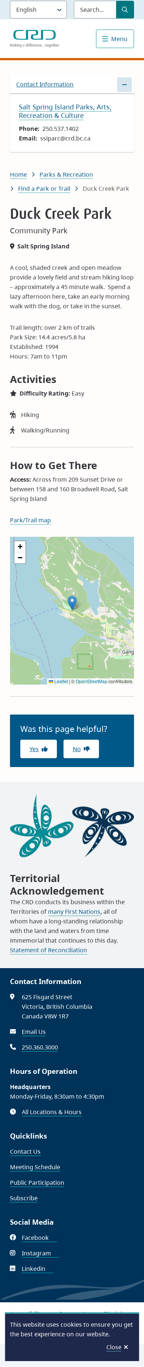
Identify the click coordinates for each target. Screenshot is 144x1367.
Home (18, 174)
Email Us (34, 1032)
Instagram (40, 1253)
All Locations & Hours (52, 1112)
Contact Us (25, 1151)
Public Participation (37, 1182)
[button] (72, 603)
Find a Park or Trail (44, 188)
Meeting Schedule (35, 1167)
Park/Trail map (30, 520)
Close (113, 1347)
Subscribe (24, 1198)
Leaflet (60, 681)
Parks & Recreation (66, 174)
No (77, 749)
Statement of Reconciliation (48, 950)
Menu (119, 39)
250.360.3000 (40, 1047)
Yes (34, 749)
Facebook (39, 1238)
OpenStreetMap (91, 681)
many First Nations (74, 912)
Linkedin (38, 1269)
